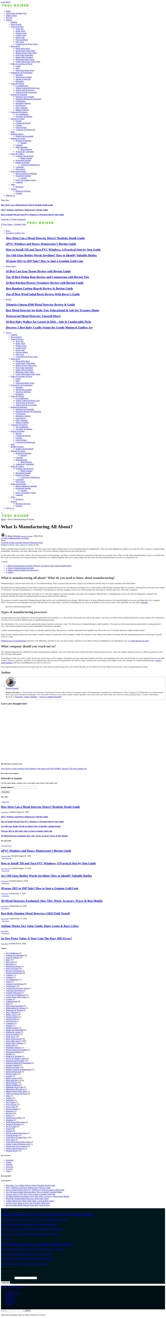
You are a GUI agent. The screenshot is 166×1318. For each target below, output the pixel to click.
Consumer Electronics (19, 112)
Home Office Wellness (14, 1043)
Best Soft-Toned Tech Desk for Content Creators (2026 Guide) (26, 1259)
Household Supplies (23, 160)
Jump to (9, 20)
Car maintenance (22, 86)
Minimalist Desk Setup (14, 1087)
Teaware (9, 1131)
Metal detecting (21, 147)
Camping (19, 145)
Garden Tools (21, 35)
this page (144, 602)
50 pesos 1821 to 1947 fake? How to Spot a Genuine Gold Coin (44, 261)
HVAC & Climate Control (26, 180)
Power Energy (16, 24)
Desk (18, 68)
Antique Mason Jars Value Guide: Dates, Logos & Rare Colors (40, 926)
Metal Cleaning (26, 158)
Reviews (9, 18)
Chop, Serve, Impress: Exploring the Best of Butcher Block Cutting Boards (32, 1229)
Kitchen (19, 121)
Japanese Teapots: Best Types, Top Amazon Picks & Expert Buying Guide (47, 1214)
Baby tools (20, 42)
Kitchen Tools (21, 33)
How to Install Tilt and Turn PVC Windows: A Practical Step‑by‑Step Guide (32, 215)
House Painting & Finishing (26, 174)
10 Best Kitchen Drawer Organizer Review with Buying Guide (45, 282)
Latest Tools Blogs (13, 1293)
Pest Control (20, 169)
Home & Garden (17, 154)
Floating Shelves (12, 1017)
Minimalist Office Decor (25, 59)
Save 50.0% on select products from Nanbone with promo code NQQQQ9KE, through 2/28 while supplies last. (44, 769)
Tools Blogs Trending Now (16, 13)
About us (9, 1291)
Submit (27, 1311)
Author (9, 572)
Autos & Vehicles (17, 84)
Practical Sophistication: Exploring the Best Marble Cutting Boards (29, 1225)
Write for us (10, 195)
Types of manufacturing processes (20, 568)
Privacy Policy (11, 1297)
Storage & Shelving (23, 79)
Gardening (20, 167)
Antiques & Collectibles (25, 152)
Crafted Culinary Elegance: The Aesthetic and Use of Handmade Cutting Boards (34, 1220)
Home (8, 11)
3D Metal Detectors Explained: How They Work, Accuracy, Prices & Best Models (34, 836)
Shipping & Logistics (24, 77)
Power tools (20, 37)
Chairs (18, 66)
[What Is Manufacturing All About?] (15, 538)
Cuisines (19, 125)
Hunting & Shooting (23, 141)
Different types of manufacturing (13, 641)
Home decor (15, 46)
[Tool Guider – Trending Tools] (27, 224)
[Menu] (2, 227)
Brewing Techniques (14, 971)
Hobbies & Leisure (18, 138)
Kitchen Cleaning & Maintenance (19, 1069)
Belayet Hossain (14, 536)
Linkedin (33, 697)
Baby (13, 132)
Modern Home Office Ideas (26, 53)
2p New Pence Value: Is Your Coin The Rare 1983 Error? (36, 938)
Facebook (19, 697)
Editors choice (11, 16)
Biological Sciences (23, 191)
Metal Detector (26, 149)
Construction (20, 101)
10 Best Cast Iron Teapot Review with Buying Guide (38, 271)
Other (13, 184)
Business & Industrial (19, 95)
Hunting (23, 143)
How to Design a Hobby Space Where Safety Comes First (24, 1264)
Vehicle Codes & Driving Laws (28, 88)
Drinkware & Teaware (14, 1010)
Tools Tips (20, 29)
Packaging (20, 81)
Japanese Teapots (12, 1065)
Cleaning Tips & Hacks (25, 156)
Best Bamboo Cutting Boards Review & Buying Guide (39, 288)
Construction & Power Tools (27, 44)
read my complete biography (51, 697)
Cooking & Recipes (23, 123)
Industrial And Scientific (25, 97)
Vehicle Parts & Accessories (26, 92)
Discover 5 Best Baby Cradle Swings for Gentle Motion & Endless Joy (49, 327)
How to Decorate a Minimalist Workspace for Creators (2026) (26, 1254)
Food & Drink (21, 127)
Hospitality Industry (23, 103)
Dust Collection (22, 108)
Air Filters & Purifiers (24, 116)
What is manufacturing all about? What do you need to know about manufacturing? (39, 566)
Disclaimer (10, 1295)
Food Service (21, 105)
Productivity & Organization (21, 73)
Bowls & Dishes (12, 969)
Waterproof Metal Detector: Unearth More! (33, 316)
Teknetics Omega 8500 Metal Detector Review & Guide (40, 304)
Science (14, 189)
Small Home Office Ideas (25, 51)
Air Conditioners (22, 114)
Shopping (19, 75)
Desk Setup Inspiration (24, 55)
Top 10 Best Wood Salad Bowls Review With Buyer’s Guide (43, 294)
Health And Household (24, 136)
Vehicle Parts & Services (25, 90)
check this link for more (140, 641)
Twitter (26, 697)
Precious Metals (22, 40)
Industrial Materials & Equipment (28, 99)
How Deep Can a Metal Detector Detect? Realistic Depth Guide (27, 205)
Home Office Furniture (24, 57)
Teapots (9, 1129)
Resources (19, 187)
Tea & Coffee (11, 1126)
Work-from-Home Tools (25, 70)
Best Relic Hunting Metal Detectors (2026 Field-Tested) (35, 913)
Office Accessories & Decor (21, 64)
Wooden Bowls (12, 1151)
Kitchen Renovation (13, 1072)
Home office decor (23, 48)
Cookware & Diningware (25, 130)
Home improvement (18, 171)
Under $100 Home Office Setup (28, 62)
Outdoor (14, 22)
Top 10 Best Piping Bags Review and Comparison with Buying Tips (47, 277)
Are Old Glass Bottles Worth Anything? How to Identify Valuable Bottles (51, 255)
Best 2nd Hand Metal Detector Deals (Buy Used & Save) (28, 1205)
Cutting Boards (11, 1001)
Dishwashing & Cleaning (15, 1008)
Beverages (10, 964)
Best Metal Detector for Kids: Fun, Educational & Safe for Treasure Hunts (52, 310)
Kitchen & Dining (18, 119)
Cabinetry (19, 182)
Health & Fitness (17, 134)
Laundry (23, 178)
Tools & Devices (17, 26)
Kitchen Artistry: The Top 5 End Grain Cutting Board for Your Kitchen (30, 1234)
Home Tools (20, 31)
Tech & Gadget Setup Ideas (16, 1133)
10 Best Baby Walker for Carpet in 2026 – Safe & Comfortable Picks (48, 321)
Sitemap (9, 1304)
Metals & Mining (22, 110)
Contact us (10, 1302)
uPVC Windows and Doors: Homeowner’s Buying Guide (24, 210)
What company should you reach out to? (22, 570)
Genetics (19, 193)
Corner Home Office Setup (16, 997)
